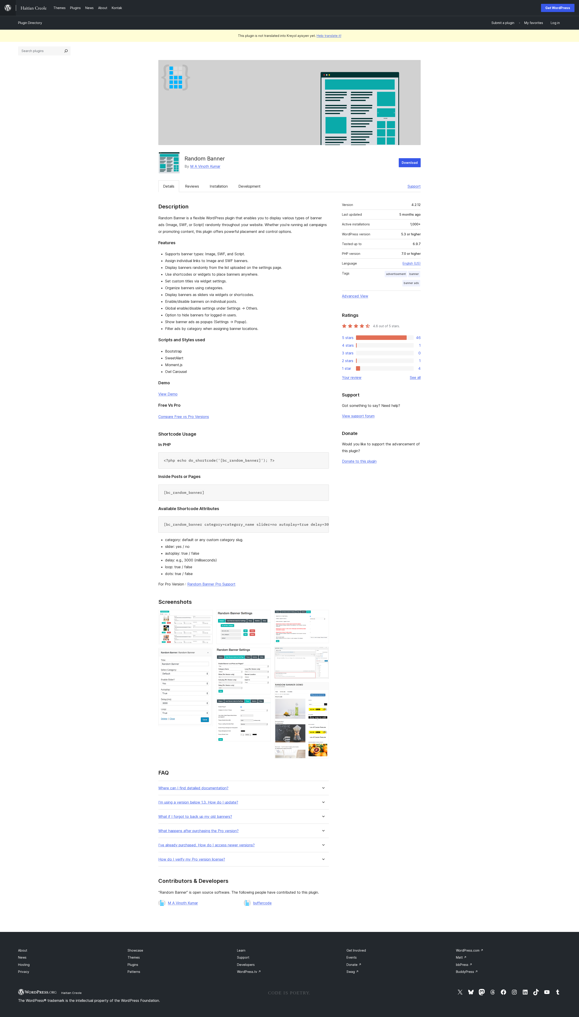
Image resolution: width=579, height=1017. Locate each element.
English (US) (412, 263)
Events (351, 957)
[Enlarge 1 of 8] (206, 616)
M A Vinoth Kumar (205, 166)
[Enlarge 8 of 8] (322, 688)
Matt (461, 957)
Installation (219, 186)
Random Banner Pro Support (211, 584)
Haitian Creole (71, 993)
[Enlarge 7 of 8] (322, 653)
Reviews (192, 186)
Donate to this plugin (359, 461)
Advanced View (355, 296)
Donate (353, 965)
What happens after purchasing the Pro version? (198, 831)
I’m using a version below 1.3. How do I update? (198, 802)
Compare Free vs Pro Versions (183, 416)
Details (168, 186)
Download (410, 163)
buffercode (262, 903)
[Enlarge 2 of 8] (206, 654)
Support (414, 186)
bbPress (464, 965)
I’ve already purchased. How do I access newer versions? (206, 845)
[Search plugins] (66, 50)
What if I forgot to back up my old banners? (195, 816)
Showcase (135, 950)
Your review (351, 377)
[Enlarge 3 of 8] (264, 616)
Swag (352, 972)
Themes (134, 957)
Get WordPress (557, 8)
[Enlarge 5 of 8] (264, 704)
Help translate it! (329, 36)
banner (414, 274)
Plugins (133, 965)
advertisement (396, 274)
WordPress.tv (249, 972)
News (22, 957)
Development (249, 186)
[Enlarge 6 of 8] (322, 616)
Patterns (134, 972)
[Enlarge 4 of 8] (264, 654)
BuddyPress (467, 972)
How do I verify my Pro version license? (191, 859)
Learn (241, 950)
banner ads (411, 283)
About (22, 950)
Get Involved (356, 950)
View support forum (358, 416)
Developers (246, 965)
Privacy (23, 972)
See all (415, 377)
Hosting (24, 965)
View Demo (168, 394)
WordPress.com (469, 950)
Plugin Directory (30, 23)
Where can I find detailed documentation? (193, 788)
